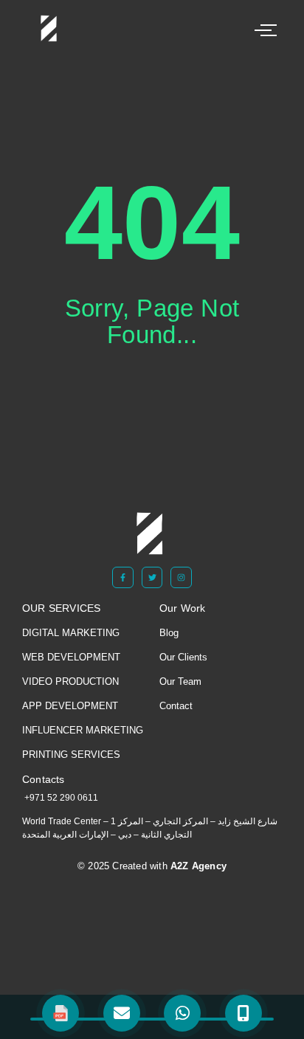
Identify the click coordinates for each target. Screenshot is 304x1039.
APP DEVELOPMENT (70, 705)
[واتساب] (182, 1013)
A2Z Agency (197, 865)
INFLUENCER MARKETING (82, 730)
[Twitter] (152, 577)
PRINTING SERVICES (71, 754)
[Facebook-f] (123, 577)
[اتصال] (243, 1013)
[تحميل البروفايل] (60, 1013)
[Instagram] (181, 577)
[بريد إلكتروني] (121, 1013)
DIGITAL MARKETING (71, 632)
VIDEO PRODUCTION (70, 681)
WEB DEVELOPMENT (71, 657)
